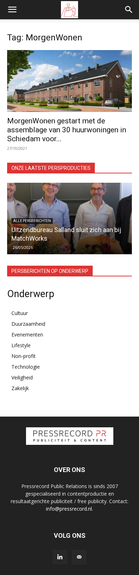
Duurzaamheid (28, 323)
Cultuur (19, 313)
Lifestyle (21, 345)
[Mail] (79, 557)
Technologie (25, 366)
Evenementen (27, 334)
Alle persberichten (32, 221)
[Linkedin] (60, 557)
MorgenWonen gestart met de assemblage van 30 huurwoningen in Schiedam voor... (66, 130)
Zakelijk (20, 388)
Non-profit (23, 356)
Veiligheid (22, 377)
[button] (12, 9)
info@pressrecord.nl (69, 508)
